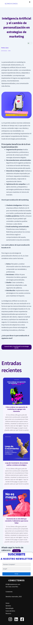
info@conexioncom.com (13, 584)
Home (7, 603)
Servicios (8, 606)
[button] (30, 2)
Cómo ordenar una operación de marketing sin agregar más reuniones (16, 409)
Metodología (9, 608)
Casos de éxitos (10, 611)
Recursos (8, 613)
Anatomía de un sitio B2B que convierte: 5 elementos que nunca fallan (16, 521)
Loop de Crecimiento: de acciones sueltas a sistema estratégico (16, 464)
